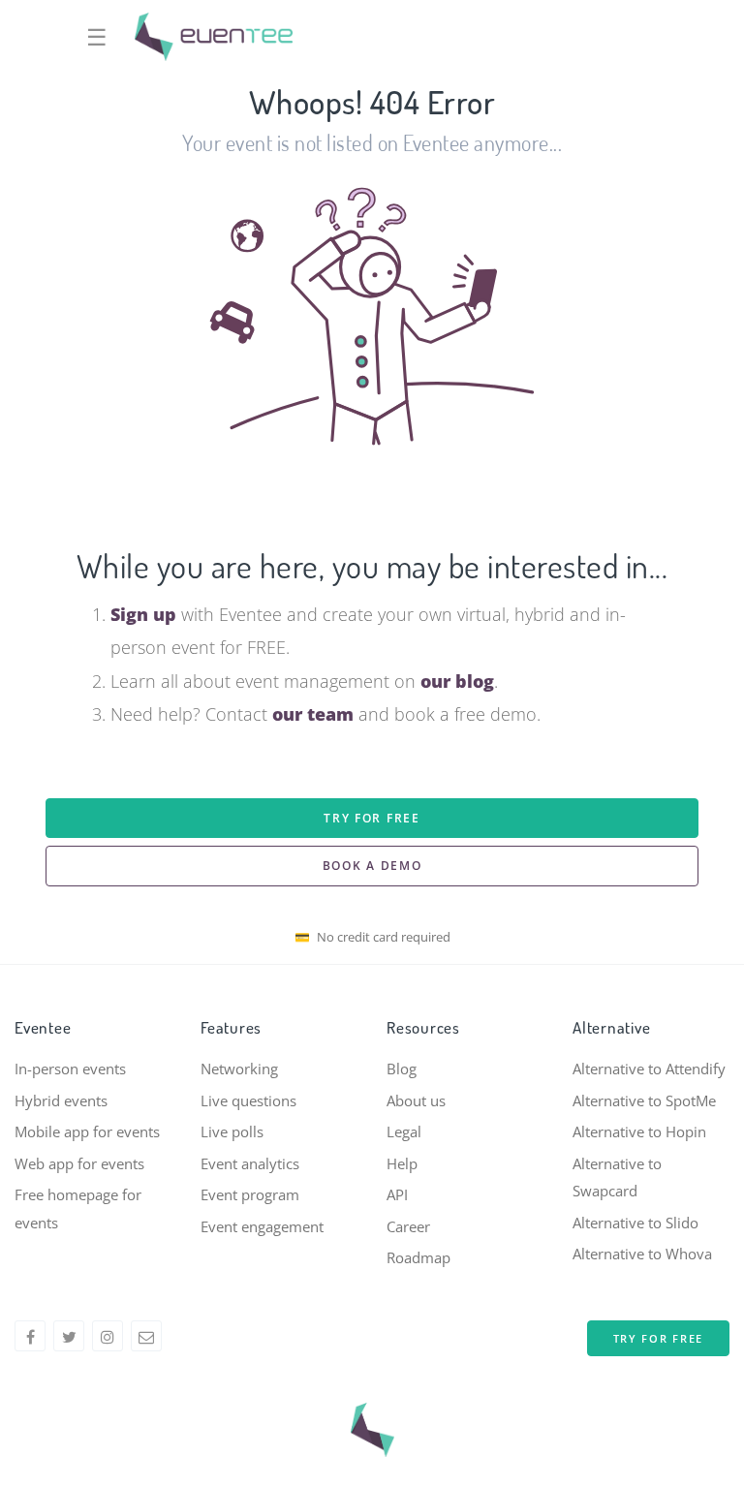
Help (402, 1163)
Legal (404, 1131)
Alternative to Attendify (649, 1068)
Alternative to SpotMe (644, 1100)
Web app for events (79, 1163)
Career (408, 1226)
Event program (250, 1194)
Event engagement (262, 1226)
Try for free (371, 818)
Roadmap (418, 1257)
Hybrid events (61, 1100)
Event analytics (250, 1163)
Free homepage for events (78, 1208)
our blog (457, 681)
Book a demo (372, 865)
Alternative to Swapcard (617, 1177)
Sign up (143, 614)
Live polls (232, 1131)
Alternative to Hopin (639, 1131)
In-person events (70, 1068)
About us (416, 1100)
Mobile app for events (87, 1131)
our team (313, 714)
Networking (239, 1068)
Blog (402, 1068)
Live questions (248, 1100)
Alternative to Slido (635, 1222)
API (397, 1194)
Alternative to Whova (642, 1253)
